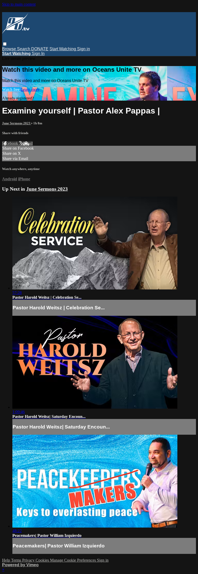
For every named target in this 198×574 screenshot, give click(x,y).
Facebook (10, 143)
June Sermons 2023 (16, 123)
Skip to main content (19, 4)
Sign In (38, 53)
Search (24, 49)
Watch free (11, 89)
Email (28, 143)
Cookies (43, 560)
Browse (9, 49)
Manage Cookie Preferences (73, 560)
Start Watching (63, 49)
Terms (16, 560)
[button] (4, 44)
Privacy (29, 560)
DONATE (39, 49)
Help (6, 560)
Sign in (83, 49)
